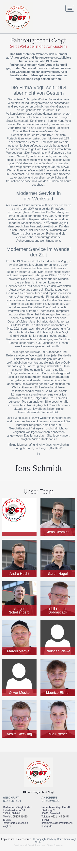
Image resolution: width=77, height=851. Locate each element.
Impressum (7, 839)
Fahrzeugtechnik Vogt (40, 792)
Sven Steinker (55, 845)
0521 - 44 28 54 (60, 816)
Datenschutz (23, 839)
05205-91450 (20, 816)
